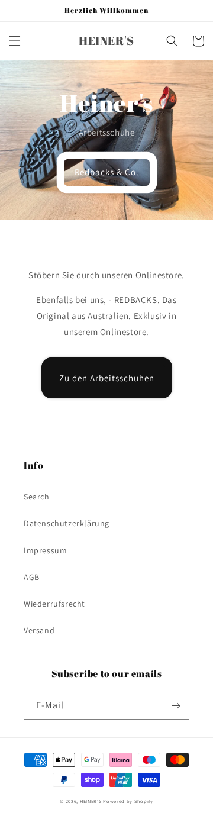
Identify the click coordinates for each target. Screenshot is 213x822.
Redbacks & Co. (107, 172)
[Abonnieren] (176, 706)
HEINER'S (91, 801)
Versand (39, 630)
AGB (32, 577)
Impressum (45, 550)
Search (37, 496)
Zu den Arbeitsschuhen (106, 377)
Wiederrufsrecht (54, 603)
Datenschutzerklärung (66, 523)
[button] (15, 41)
